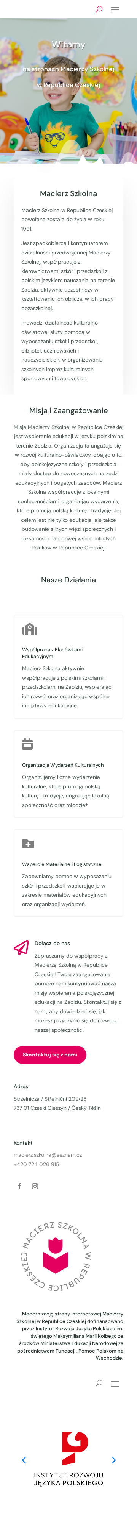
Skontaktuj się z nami (50, 1054)
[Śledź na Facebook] (20, 1186)
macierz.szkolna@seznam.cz (48, 1154)
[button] (113, 1459)
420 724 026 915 (38, 1164)
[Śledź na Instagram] (35, 1186)
